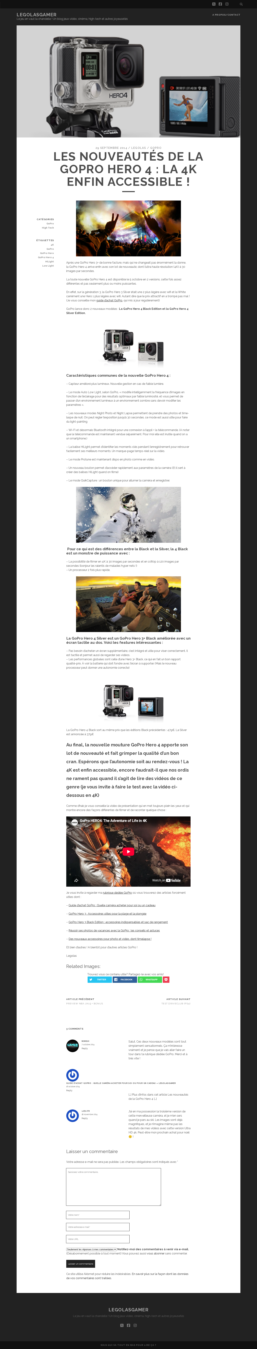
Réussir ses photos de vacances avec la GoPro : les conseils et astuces (114, 930)
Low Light (48, 265)
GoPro (156, 148)
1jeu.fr (86, 1111)
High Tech (48, 227)
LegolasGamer (37, 14)
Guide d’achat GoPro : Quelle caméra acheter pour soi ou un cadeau (112, 905)
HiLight (49, 261)
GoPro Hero (47, 253)
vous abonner (156, 1253)
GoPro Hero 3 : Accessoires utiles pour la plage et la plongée (107, 913)
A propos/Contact (226, 14)
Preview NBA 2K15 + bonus (84, 1003)
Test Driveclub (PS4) (176, 1003)
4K (52, 244)
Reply (85, 1048)
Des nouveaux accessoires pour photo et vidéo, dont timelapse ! (110, 939)
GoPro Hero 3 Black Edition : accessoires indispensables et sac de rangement (118, 922)
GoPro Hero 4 (46, 257)
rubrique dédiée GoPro (117, 892)
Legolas (138, 148)
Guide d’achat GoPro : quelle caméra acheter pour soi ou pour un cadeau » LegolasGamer (121, 1083)
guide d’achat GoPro (109, 300)
